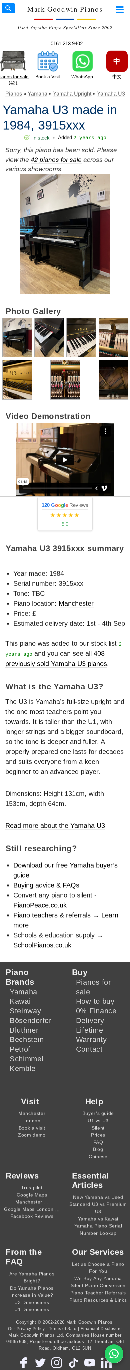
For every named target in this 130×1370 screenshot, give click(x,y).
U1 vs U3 (98, 1120)
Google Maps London (28, 1209)
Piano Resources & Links (98, 1300)
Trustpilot (31, 1187)
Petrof (20, 1049)
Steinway (25, 1011)
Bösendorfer (31, 1020)
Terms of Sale (62, 1328)
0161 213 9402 (67, 43)
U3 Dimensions (31, 1302)
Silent (98, 1128)
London (32, 1120)
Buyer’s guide (98, 1113)
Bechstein (27, 1039)
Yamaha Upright (72, 94)
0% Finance (96, 1011)
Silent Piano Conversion (98, 1285)
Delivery (90, 1020)
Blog (98, 1149)
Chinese (98, 1156)
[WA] (114, 1353)
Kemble (23, 1068)
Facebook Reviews (32, 1216)
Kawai (20, 1001)
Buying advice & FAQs (46, 885)
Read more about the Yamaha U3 (55, 825)
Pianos (13, 94)
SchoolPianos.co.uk (42, 945)
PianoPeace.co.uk (40, 905)
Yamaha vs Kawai (98, 1218)
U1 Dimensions (31, 1309)
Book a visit (32, 1128)
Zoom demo (32, 1135)
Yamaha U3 (111, 94)
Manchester (76, 603)
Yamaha (37, 94)
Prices (98, 1135)
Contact (89, 1049)
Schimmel (27, 1059)
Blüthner (24, 1030)
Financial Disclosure (101, 1328)
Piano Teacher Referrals (98, 1292)
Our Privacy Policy (26, 1328)
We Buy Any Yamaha (98, 1278)
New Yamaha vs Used (98, 1197)
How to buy (95, 1001)
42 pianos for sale (56, 159)
